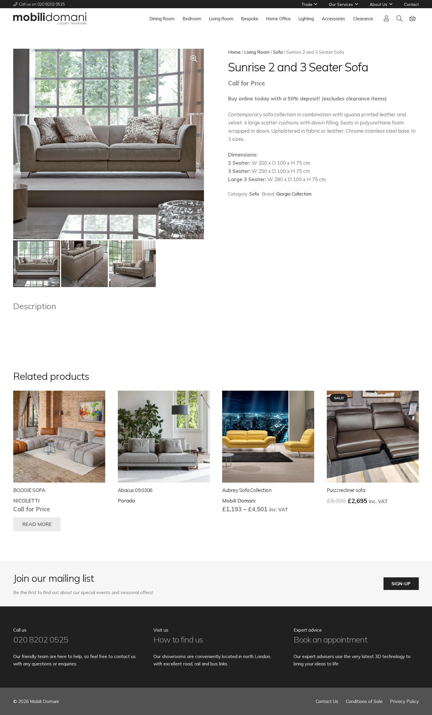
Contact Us (327, 701)
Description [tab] (34, 306)
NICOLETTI (26, 501)
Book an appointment (330, 639)
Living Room (256, 52)
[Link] (386, 18)
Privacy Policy (404, 701)
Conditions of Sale (364, 701)
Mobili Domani (238, 501)
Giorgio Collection (294, 194)
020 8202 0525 (40, 639)
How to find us (178, 639)
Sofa (278, 52)
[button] (315, 4)
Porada (126, 501)
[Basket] (412, 18)
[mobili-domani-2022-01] (49, 18)
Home (234, 52)
